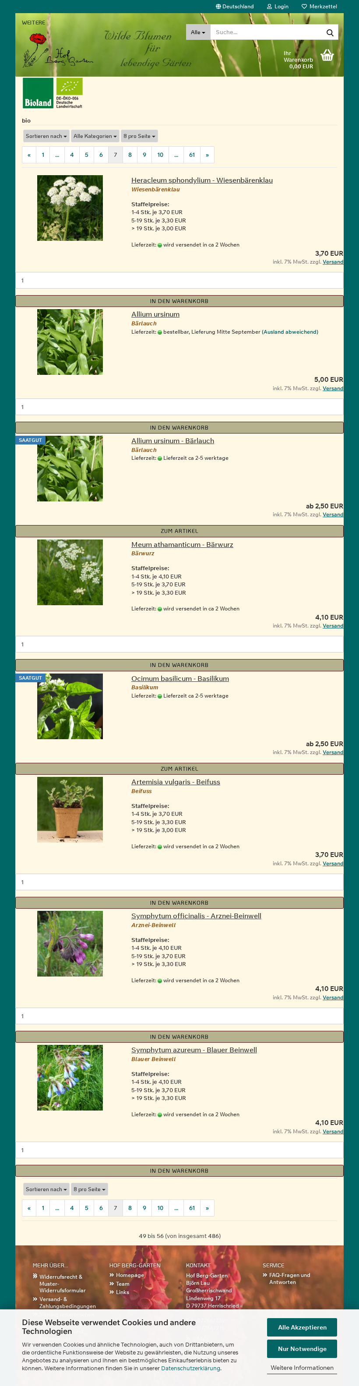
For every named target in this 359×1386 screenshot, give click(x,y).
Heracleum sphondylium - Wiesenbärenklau (202, 180)
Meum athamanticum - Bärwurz (182, 544)
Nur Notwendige (302, 1349)
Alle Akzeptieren (302, 1327)
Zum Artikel (180, 530)
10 (160, 154)
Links (122, 1292)
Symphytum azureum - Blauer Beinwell (194, 1049)
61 (192, 154)
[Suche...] (330, 32)
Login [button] (280, 6)
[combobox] (46, 136)
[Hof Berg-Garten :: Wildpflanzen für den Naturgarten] (70, 41)
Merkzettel (322, 6)
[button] (234, 6)
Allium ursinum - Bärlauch (172, 440)
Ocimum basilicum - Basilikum (180, 678)
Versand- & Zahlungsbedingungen (67, 1302)
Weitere (33, 22)
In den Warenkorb (179, 300)
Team (123, 1283)
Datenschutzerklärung (190, 1368)
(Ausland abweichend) (290, 331)
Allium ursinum (155, 314)
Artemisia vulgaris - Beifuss (175, 781)
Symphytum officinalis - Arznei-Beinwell (196, 915)
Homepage (130, 1275)
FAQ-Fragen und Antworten (289, 1278)
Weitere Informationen (302, 1368)
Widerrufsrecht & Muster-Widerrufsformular (62, 1283)
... (57, 154)
